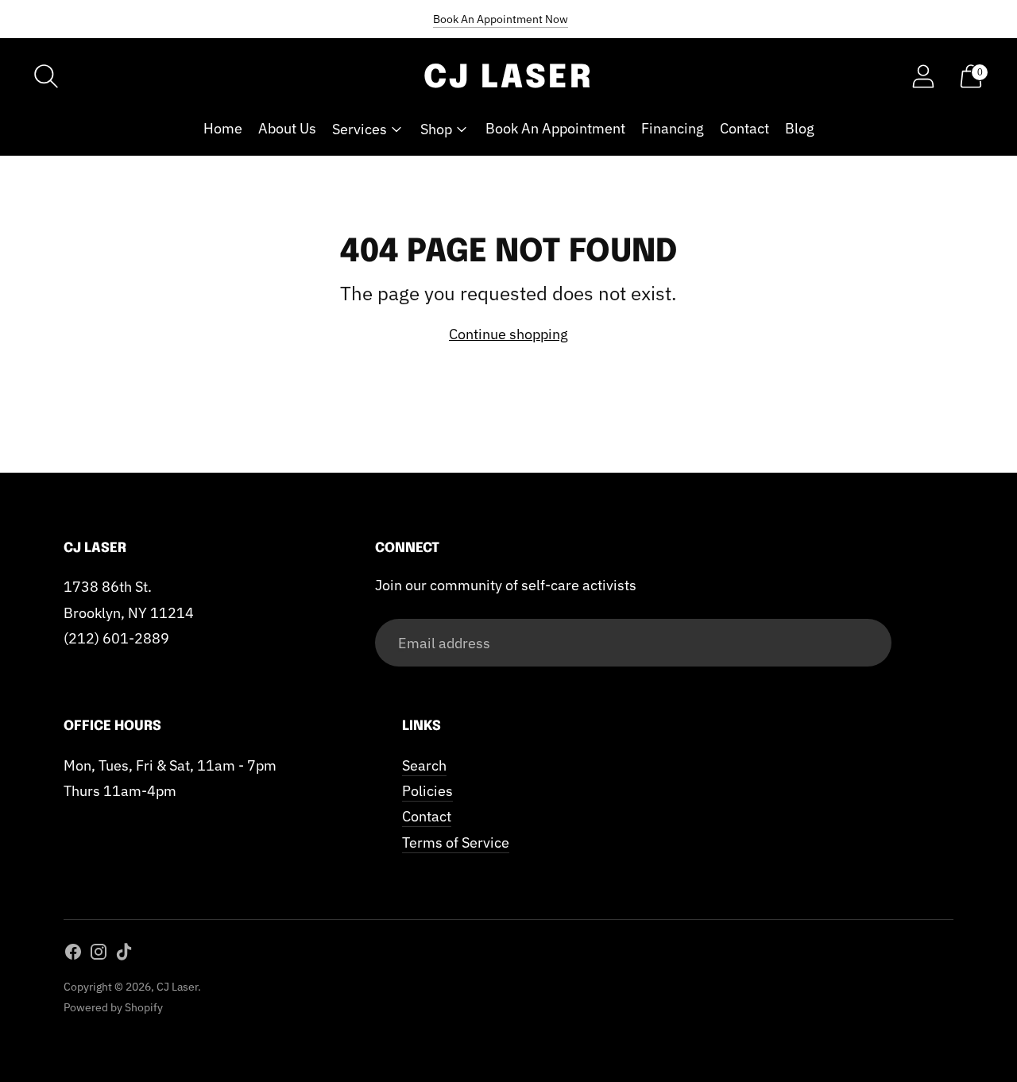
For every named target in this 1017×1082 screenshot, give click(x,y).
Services (359, 129)
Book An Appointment (555, 128)
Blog (799, 128)
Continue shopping (508, 334)
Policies (427, 791)
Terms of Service (455, 842)
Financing (672, 128)
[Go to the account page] (923, 76)
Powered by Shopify (113, 1007)
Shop (436, 129)
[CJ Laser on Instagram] (98, 955)
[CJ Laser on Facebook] (73, 955)
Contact (744, 128)
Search (424, 765)
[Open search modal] (46, 76)
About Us (287, 128)
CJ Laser (177, 987)
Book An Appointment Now (500, 19)
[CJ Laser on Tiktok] (123, 955)
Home (222, 128)
